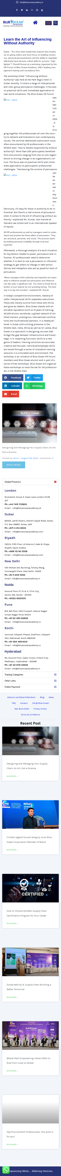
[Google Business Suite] (42, 10)
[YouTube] (32, 10)
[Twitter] (22, 10)
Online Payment (12, 687)
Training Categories (14, 674)
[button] (55, 23)
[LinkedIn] (27, 10)
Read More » (12, 776)
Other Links (10, 680)
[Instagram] (37, 10)
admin (16, 458)
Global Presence (13, 482)
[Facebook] (17, 10)
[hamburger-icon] (48, 23)
